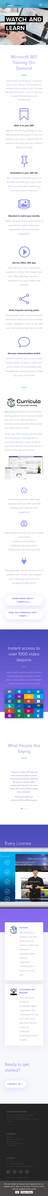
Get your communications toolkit (24, 353)
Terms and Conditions (15, 1143)
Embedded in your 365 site (24, 173)
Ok (17, 1192)
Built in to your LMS (24, 125)
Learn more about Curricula (22, 600)
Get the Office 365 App (24, 262)
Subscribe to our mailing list (17, 1177)
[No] (45, 1188)
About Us (10, 1137)
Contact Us (14, 1084)
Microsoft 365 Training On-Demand (20, 1115)
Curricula (26, 438)
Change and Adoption (15, 1139)
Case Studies (12, 1141)
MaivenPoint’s (11, 411)
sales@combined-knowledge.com (21, 1166)
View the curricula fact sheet (22, 614)
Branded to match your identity (24, 216)
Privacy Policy (12, 1145)
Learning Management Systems (18, 1117)
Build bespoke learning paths (24, 310)
